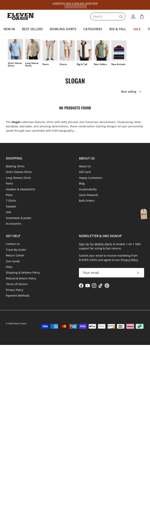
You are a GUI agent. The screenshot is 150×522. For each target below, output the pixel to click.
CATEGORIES (92, 29)
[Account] (132, 16)
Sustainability (88, 189)
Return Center (15, 255)
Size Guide (13, 261)
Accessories (13, 223)
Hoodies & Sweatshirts (20, 189)
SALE (137, 29)
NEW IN (9, 29)
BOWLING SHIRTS (63, 29)
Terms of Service (17, 284)
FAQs (9, 267)
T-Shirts (11, 200)
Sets (8, 212)
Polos (9, 195)
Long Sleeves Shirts (18, 178)
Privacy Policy (14, 290)
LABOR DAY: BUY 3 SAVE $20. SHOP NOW (75, 3)
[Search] (120, 16)
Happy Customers (90, 178)
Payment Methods (17, 295)
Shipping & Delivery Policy (23, 272)
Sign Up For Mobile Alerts (95, 244)
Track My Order (16, 250)
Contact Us (13, 244)
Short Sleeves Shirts (19, 172)
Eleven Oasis (19, 323)
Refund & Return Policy (21, 278)
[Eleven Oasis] (20, 16)
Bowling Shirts (15, 166)
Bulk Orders (87, 200)
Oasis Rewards (88, 195)
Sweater (11, 206)
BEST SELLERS (32, 29)
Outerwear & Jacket (18, 218)
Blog (82, 183)
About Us (85, 166)
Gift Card (85, 172)
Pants (9, 183)
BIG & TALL (117, 29)
